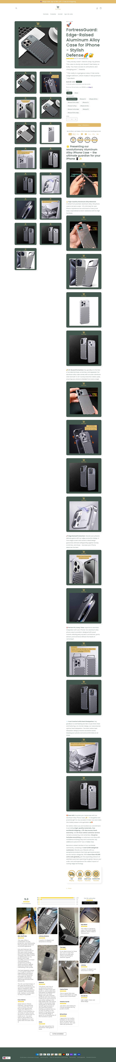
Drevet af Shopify (34, 1057)
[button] (16, 8)
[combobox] (6, 1058)
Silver (76, 93)
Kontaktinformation (91, 1057)
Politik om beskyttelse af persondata (59, 1057)
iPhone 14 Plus (72, 106)
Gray (69, 93)
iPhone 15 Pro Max (73, 113)
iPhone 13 (83, 99)
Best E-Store (27, 1057)
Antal (67, 116)
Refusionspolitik (44, 1057)
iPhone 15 (86, 109)
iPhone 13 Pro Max (73, 102)
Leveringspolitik (81, 1057)
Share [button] (69, 888)
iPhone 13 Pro (93, 99)
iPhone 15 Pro (72, 99)
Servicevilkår (72, 1057)
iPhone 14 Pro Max (73, 109)
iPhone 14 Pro (84, 106)
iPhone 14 (86, 102)
